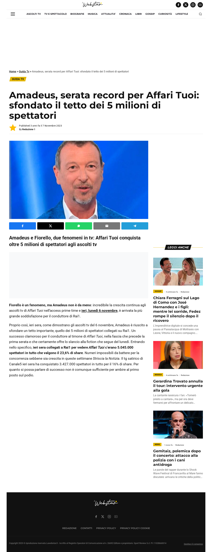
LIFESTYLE (182, 13)
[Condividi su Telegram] (134, 226)
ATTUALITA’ (108, 13)
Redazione (69, 528)
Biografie (77, 13)
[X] (185, 4)
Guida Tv (24, 71)
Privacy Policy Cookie (135, 528)
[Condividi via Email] (106, 226)
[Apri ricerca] (200, 14)
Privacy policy (106, 528)
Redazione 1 (28, 129)
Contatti (86, 528)
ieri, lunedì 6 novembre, (99, 311)
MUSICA (93, 13)
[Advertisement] (106, 44)
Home (12, 71)
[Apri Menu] (13, 14)
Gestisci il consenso (193, 544)
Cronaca (125, 13)
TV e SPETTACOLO (55, 13)
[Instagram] (193, 4)
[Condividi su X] (50, 226)
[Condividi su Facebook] (22, 226)
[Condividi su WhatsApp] (78, 226)
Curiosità (165, 13)
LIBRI (138, 13)
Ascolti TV (33, 13)
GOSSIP (150, 13)
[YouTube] (200, 4)
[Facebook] (178, 4)
